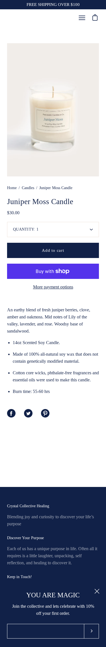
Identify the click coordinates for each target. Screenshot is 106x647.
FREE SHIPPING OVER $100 (53, 4)
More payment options (53, 287)
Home (12, 188)
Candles (28, 188)
